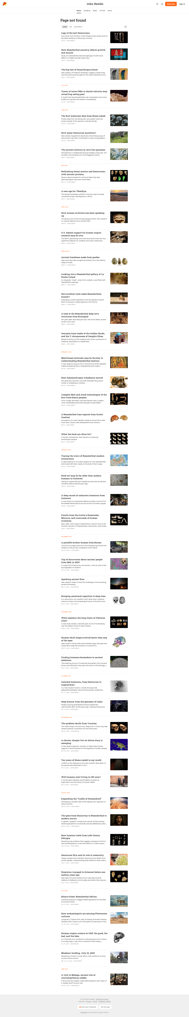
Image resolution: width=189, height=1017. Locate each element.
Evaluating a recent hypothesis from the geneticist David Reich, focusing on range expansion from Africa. (82, 301)
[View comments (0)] (78, 80)
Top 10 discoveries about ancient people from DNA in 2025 (81, 561)
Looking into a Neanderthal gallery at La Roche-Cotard (82, 275)
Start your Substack (88, 1007)
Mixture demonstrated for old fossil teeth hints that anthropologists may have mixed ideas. (80, 178)
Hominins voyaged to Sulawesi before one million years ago (83, 873)
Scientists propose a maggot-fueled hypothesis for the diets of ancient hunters (83, 900)
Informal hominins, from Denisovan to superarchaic (81, 683)
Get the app (105, 1007)
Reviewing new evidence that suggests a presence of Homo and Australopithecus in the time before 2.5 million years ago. (83, 842)
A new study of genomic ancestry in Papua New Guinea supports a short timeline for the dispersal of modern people (84, 747)
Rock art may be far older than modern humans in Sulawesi (81, 477)
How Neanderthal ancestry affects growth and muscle (83, 51)
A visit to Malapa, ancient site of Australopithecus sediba (78, 976)
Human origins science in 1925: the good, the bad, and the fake (84, 934)
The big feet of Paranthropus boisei (79, 69)
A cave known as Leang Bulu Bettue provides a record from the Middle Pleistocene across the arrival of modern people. (83, 502)
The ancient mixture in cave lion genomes (83, 149)
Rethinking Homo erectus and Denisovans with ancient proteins (83, 173)
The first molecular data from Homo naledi (83, 115)
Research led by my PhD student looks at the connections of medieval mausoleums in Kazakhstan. (83, 340)
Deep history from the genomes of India (81, 701)
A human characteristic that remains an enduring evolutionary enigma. (79, 438)
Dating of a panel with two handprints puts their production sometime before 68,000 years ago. (83, 482)
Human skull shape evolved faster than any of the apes (84, 639)
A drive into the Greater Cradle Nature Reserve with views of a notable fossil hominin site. (84, 982)
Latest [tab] (65, 27)
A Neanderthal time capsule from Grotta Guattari (82, 416)
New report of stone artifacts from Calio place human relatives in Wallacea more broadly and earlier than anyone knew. (83, 879)
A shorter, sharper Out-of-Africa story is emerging (82, 741)
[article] (94, 38)
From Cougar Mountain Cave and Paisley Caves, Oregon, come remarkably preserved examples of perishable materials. (82, 401)
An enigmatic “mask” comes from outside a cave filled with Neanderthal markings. (83, 281)
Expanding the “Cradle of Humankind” (81, 798)
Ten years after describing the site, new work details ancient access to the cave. (83, 320)
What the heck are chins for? (76, 434)
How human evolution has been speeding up (82, 214)
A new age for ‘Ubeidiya (73, 191)
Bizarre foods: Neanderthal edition (79, 896)
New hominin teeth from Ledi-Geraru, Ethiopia (80, 837)
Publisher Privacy (102, 999)
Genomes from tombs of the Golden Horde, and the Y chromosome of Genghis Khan (83, 335)
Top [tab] (70, 27)
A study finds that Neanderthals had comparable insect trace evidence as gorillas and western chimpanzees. (84, 98)
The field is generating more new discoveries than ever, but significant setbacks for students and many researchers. (83, 239)
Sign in (182, 4)
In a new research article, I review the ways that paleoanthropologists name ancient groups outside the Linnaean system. (82, 689)
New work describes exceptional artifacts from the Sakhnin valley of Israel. (83, 261)
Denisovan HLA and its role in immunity (82, 855)
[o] (119, 957)
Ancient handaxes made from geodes (80, 257)
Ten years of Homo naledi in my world (81, 760)
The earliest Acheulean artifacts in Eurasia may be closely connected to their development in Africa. (82, 195)
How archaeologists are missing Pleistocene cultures (84, 915)
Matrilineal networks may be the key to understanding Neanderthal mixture (82, 359)
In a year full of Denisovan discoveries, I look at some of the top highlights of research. (83, 566)
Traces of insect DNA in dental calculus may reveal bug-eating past (84, 93)
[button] (78, 10)
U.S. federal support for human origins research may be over (81, 234)
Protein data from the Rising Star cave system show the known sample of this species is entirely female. (82, 120)
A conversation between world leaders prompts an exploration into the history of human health (80, 781)
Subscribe (171, 4)
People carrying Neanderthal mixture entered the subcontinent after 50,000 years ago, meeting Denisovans (83, 706)
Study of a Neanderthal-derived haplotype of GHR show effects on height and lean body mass (82, 57)
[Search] (157, 4)
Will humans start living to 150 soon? (81, 777)
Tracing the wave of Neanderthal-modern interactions (82, 457)
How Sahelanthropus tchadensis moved (82, 377)
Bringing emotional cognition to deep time (83, 596)
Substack (83, 1012)
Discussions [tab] (78, 27)
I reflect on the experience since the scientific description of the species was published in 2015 (83, 764)
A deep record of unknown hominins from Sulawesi (83, 497)
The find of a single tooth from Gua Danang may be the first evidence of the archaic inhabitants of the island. (83, 546)
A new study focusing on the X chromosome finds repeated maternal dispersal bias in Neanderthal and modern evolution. (83, 365)
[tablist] (72, 27)
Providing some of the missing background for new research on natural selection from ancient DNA (84, 220)
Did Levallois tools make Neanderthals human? (81, 295)
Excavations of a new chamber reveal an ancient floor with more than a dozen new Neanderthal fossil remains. (83, 421)
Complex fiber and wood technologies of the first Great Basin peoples (84, 396)
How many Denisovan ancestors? (78, 132)
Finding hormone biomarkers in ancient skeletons (82, 659)
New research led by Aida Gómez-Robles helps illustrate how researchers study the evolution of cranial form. (84, 644)
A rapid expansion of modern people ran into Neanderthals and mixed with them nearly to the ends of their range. (83, 463)
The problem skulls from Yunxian (79, 723)
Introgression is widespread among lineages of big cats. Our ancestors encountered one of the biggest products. (84, 154)
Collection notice (105, 1001)
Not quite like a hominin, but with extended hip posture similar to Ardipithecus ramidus (82, 382)
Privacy (88, 1001)
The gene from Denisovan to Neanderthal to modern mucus (84, 817)
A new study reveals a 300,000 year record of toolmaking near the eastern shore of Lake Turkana (83, 625)
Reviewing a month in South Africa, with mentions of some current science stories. (83, 957)
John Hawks (70, 40)
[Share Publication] (162, 4)
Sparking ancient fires (72, 579)
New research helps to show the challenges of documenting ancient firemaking (83, 583)
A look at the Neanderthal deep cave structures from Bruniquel (80, 315)
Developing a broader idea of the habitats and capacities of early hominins (83, 803)
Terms (95, 1001)
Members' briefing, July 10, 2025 (78, 953)
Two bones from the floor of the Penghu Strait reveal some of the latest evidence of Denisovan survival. (84, 37)
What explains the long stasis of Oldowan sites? (83, 619)
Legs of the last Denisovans (75, 33)
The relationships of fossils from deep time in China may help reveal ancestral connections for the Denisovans (84, 727)
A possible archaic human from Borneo (81, 542)
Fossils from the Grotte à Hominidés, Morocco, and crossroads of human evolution (80, 518)
